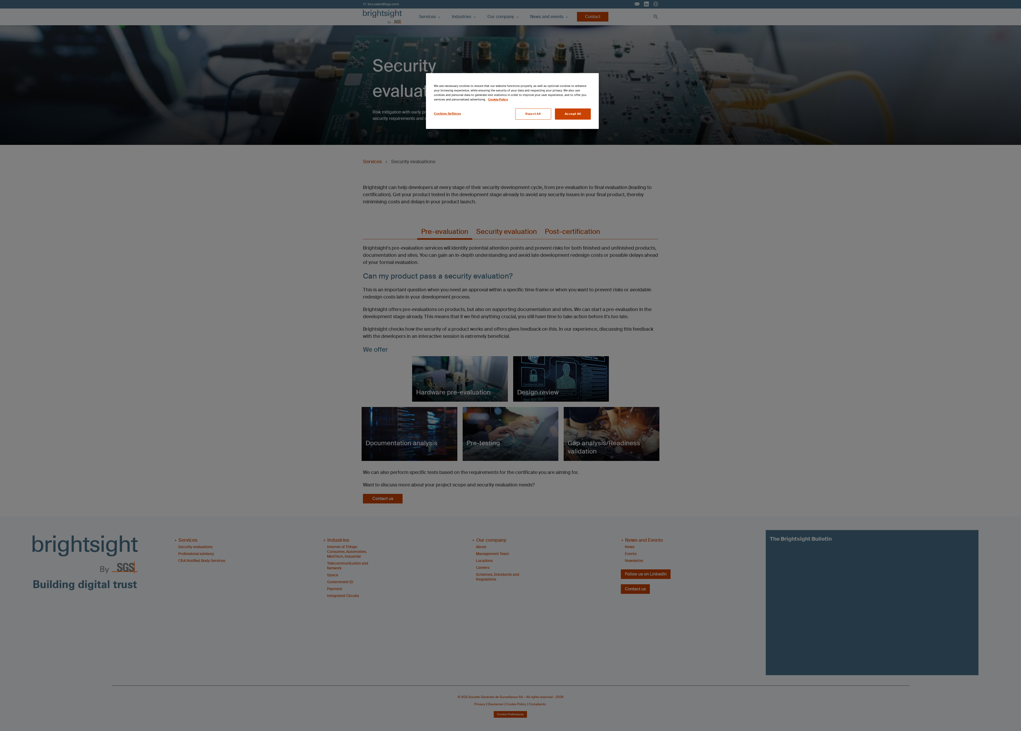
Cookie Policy (498, 100)
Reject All (533, 114)
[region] (512, 101)
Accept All (573, 114)
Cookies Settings (447, 114)
